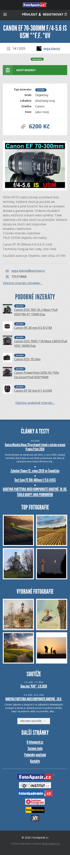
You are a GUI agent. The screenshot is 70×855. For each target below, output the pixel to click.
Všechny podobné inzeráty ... (35, 403)
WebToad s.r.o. (51, 843)
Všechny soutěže (31, 721)
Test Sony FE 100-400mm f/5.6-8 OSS (35, 480)
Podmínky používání (35, 754)
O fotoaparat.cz (35, 742)
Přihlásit (30, 14)
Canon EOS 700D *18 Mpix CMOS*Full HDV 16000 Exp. (40, 343)
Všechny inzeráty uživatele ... (22, 283)
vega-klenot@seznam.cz (28, 271)
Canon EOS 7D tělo (27, 359)
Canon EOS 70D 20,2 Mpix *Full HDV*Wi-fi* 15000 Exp (35, 312)
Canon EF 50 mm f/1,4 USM (33, 391)
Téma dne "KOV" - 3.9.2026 (33, 686)
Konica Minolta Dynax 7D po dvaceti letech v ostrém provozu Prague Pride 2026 (35, 446)
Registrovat (53, 14)
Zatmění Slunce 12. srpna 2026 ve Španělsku (35, 470)
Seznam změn (35, 748)
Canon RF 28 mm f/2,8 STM (33, 328)
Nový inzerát (26, 70)
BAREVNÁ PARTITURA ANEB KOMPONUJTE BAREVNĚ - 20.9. (33, 699)
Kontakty (35, 761)
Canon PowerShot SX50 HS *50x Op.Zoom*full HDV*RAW (36, 375)
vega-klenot (51, 48)
